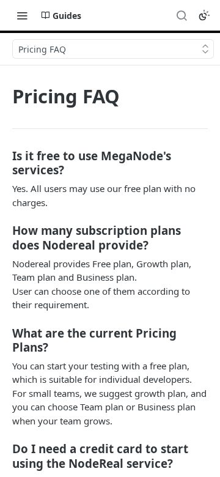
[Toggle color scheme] (204, 15)
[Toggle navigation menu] (22, 15)
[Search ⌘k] (181, 15)
